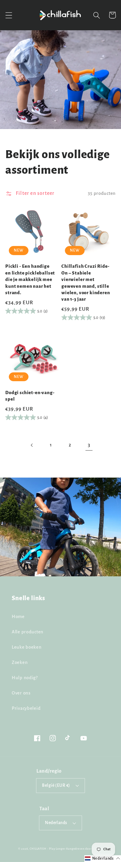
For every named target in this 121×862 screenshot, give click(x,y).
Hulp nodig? (25, 677)
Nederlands (56, 823)
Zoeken (20, 662)
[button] (9, 15)
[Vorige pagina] (32, 445)
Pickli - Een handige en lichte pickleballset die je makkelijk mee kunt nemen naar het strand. (30, 279)
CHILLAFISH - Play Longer (47, 848)
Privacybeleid (26, 708)
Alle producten (27, 632)
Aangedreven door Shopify (84, 848)
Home (18, 616)
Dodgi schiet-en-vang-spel (30, 395)
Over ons (21, 693)
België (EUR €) (56, 785)
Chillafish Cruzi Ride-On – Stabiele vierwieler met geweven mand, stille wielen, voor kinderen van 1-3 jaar (85, 283)
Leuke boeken (27, 647)
